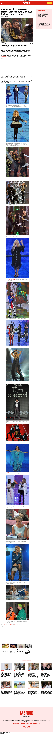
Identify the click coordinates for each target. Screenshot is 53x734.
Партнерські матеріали (30, 723)
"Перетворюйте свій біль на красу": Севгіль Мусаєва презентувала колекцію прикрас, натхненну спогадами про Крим (43, 14)
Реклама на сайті (16, 723)
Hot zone (36, 6)
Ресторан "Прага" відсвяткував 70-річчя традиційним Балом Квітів (44, 20)
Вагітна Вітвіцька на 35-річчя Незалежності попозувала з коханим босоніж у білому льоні (46, 691)
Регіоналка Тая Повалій (10, 279)
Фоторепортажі (41, 10)
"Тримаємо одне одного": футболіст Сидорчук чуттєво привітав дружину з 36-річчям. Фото (33, 692)
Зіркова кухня (26, 6)
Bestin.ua (10, 80)
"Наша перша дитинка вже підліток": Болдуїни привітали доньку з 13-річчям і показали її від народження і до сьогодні (46, 675)
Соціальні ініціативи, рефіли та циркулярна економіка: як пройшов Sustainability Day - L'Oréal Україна (43, 25)
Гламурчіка (16, 624)
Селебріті (11, 6)
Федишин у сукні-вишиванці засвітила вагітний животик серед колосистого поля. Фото (6, 674)
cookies (9, 732)
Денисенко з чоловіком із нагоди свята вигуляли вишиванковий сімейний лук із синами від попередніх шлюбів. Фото (33, 675)
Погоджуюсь (2, 733)
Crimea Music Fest (8, 624)
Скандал (15, 6)
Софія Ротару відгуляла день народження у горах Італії (17, 472)
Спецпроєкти (40, 6)
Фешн (19, 6)
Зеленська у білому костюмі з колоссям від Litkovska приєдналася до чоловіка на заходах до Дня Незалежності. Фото (19, 674)
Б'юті (22, 6)
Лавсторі (31, 6)
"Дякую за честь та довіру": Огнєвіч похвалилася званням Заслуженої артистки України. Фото (19, 692)
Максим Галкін (4, 56)
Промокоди (37, 723)
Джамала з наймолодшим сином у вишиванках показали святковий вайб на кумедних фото (6, 692)
